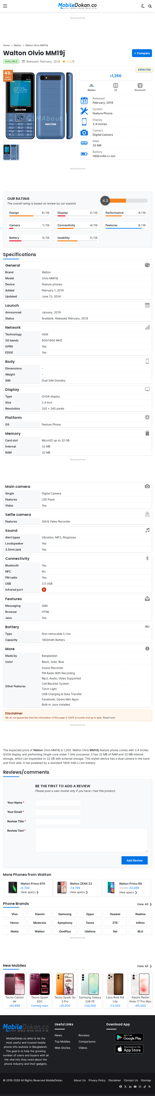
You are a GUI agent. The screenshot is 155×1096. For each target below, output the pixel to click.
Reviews (84, 1035)
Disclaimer (114, 1080)
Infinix (140, 922)
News (58, 1035)
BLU (140, 931)
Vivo (15, 914)
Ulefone (90, 931)
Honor (14, 922)
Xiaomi (40, 914)
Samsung (64, 914)
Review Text (16, 830)
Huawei (115, 914)
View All (142, 904)
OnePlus (65, 931)
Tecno (90, 922)
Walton (91, 90)
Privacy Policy (97, 1080)
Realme (140, 914)
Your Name (15, 802)
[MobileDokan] (77, 6)
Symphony (65, 922)
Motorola (39, 922)
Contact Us (131, 1080)
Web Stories (62, 1047)
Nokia (15, 931)
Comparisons (87, 1041)
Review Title (16, 821)
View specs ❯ (30, 892)
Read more (109, 717)
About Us (80, 1080)
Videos (83, 1047)
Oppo (90, 914)
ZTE (115, 922)
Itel (115, 931)
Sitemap (146, 1080)
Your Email (15, 811)
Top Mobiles (62, 1041)
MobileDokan (54, 1080)
